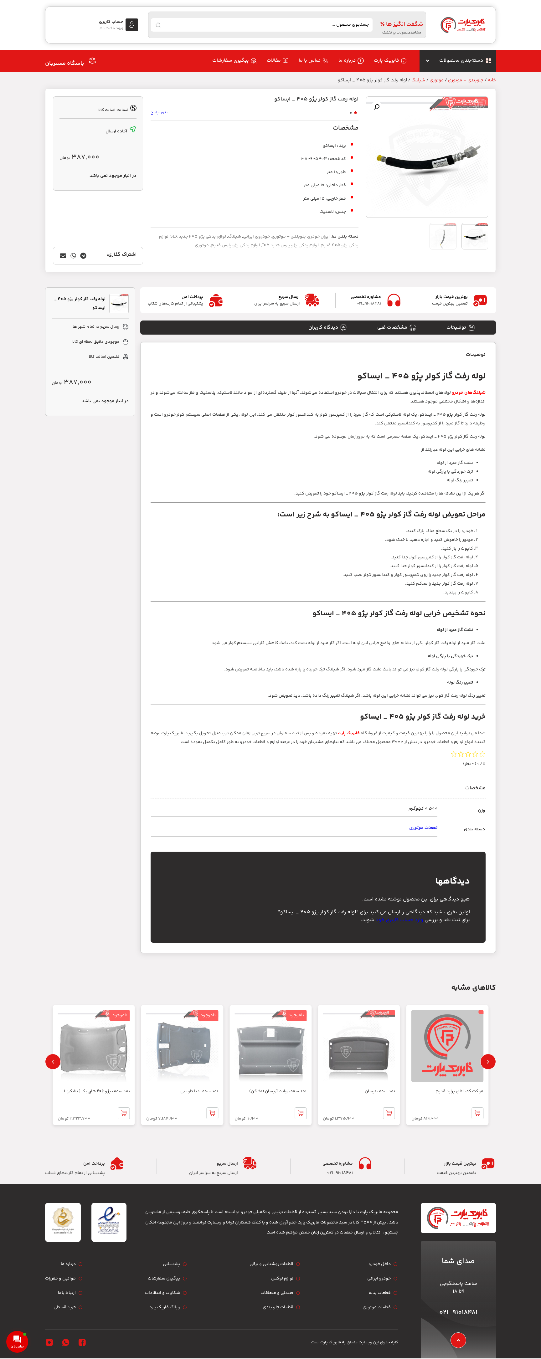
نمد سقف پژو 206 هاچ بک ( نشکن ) (97, 1091)
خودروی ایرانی (256, 236)
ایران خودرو (319, 236)
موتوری (437, 80)
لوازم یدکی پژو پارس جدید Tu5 (290, 245)
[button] (376, 107)
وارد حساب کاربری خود (399, 920)
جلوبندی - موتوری (465, 80)
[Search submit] (158, 25)
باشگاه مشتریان (64, 63)
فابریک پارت (349, 733)
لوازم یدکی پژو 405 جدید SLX (198, 236)
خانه (492, 80)
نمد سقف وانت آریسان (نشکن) (278, 1091)
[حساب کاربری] (132, 24)
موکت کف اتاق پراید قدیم (459, 1091)
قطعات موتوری (423, 827)
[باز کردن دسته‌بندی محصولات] (427, 60)
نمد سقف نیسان (380, 1091)
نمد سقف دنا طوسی (199, 1091)
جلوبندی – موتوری (289, 236)
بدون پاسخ (159, 112)
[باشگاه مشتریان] (92, 60)
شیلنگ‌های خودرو (469, 392)
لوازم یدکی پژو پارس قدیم (235, 245)
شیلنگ (418, 80)
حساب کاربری (111, 21)
